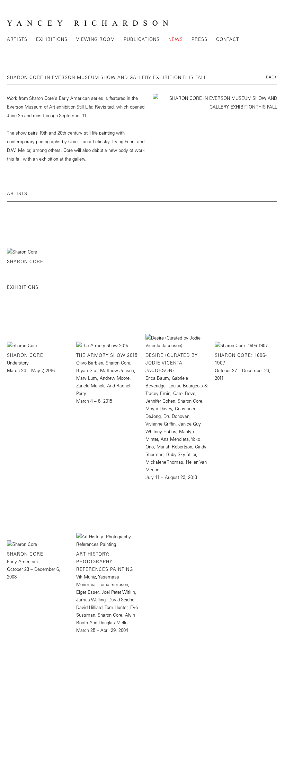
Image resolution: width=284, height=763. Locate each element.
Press (199, 39)
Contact (227, 39)
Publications (142, 39)
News (175, 39)
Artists (17, 39)
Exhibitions (52, 39)
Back (271, 76)
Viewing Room (95, 39)
